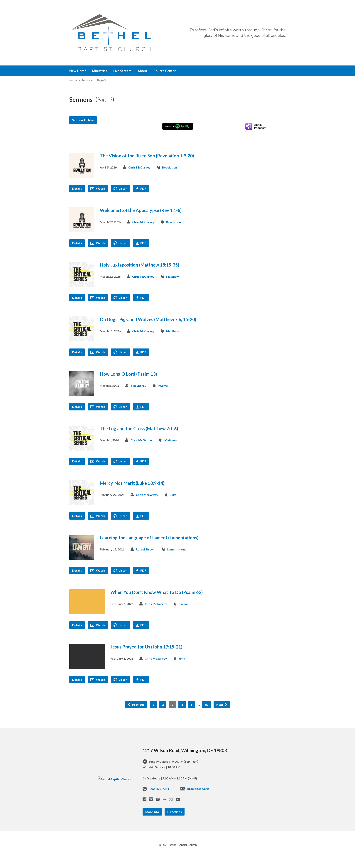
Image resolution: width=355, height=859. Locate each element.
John (182, 658)
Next (220, 704)
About (142, 71)
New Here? (77, 71)
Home (73, 80)
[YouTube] (178, 799)
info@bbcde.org (198, 788)
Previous (138, 704)
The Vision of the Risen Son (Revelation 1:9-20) (147, 155)
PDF (143, 188)
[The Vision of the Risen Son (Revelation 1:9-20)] (81, 175)
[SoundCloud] (164, 799)
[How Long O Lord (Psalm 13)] (81, 393)
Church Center (164, 71)
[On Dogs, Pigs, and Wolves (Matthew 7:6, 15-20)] (81, 338)
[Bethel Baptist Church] (114, 779)
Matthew (172, 276)
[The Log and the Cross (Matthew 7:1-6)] (81, 447)
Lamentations (176, 549)
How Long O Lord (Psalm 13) (128, 374)
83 (206, 704)
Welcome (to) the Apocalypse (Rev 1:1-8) (141, 210)
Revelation (169, 167)
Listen (122, 188)
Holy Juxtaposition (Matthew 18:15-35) (139, 264)
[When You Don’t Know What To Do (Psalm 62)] (87, 611)
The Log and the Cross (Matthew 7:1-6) (139, 428)
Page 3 (101, 80)
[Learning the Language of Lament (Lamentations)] (81, 557)
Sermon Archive (83, 120)
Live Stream (122, 71)
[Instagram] (151, 799)
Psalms (163, 385)
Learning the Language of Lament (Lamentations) (149, 537)
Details (77, 188)
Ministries (99, 71)
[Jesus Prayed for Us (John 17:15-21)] (87, 666)
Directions (174, 811)
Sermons (87, 80)
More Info (152, 811)
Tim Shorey (138, 385)
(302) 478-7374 (159, 788)
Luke (173, 494)
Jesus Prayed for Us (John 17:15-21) (146, 646)
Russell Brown (145, 549)
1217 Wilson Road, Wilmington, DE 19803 (185, 750)
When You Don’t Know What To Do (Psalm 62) (156, 592)
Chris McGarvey (139, 167)
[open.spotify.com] (158, 799)
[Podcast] (171, 799)
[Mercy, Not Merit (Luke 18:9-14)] (81, 502)
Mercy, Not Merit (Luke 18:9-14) (132, 483)
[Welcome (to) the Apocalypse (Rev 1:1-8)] (81, 229)
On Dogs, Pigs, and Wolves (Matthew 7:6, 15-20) (148, 319)
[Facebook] (144, 799)
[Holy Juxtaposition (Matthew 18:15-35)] (81, 284)
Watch (100, 188)
